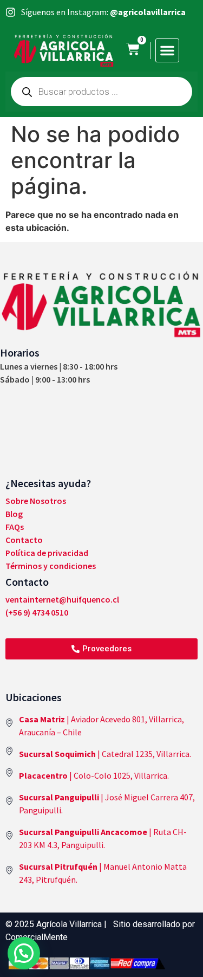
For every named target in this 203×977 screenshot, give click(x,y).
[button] (167, 50)
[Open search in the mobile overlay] (101, 92)
